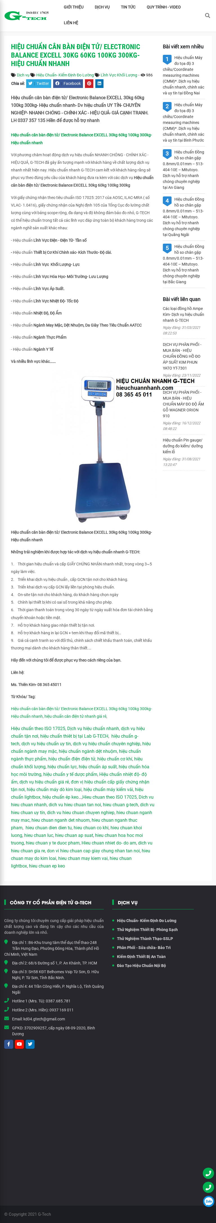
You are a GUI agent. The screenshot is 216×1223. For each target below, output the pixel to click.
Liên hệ (71, 23)
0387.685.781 (58, 1001)
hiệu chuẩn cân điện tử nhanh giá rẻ (75, 716)
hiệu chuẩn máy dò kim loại (54, 789)
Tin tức (128, 7)
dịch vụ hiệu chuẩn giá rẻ (44, 782)
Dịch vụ (102, 7)
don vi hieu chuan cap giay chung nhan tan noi (93, 850)
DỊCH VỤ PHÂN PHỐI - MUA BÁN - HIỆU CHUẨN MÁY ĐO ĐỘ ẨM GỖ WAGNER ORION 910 (183, 404)
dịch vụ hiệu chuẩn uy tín (46, 743)
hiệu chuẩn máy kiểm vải (108, 789)
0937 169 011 (62, 1010)
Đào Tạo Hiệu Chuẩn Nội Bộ (141, 965)
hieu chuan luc (38, 835)
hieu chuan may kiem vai (83, 858)
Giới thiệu (74, 7)
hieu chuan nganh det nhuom (60, 820)
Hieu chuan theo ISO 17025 (109, 797)
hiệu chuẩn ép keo (60, 797)
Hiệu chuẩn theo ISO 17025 (38, 728)
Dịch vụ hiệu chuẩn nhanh (93, 728)
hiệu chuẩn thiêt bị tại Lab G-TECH (74, 736)
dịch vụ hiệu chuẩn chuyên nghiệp (106, 743)
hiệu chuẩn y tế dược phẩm (70, 774)
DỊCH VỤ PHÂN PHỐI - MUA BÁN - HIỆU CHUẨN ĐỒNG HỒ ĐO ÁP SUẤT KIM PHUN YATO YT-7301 (182, 356)
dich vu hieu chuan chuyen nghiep (80, 812)
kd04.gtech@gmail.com (44, 1019)
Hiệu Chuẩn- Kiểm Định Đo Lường (65, 75)
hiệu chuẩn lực (62, 766)
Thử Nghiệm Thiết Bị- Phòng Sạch (147, 929)
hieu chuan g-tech (120, 804)
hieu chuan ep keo (47, 866)
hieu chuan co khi (91, 827)
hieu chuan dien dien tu (49, 827)
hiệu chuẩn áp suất (98, 766)
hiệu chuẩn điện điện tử (71, 759)
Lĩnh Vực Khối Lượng (119, 75)
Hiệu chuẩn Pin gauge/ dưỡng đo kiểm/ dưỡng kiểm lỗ (183, 446)
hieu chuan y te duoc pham (53, 843)
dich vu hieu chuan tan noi (75, 804)
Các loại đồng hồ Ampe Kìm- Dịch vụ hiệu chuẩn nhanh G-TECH (183, 314)
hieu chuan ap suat (74, 835)
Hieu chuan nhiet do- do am (109, 843)
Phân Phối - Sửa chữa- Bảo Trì (144, 947)
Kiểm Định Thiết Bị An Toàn (141, 956)
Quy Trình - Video (164, 7)
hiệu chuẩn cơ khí (114, 759)
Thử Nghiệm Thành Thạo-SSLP (145, 938)
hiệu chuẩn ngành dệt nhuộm (88, 751)
